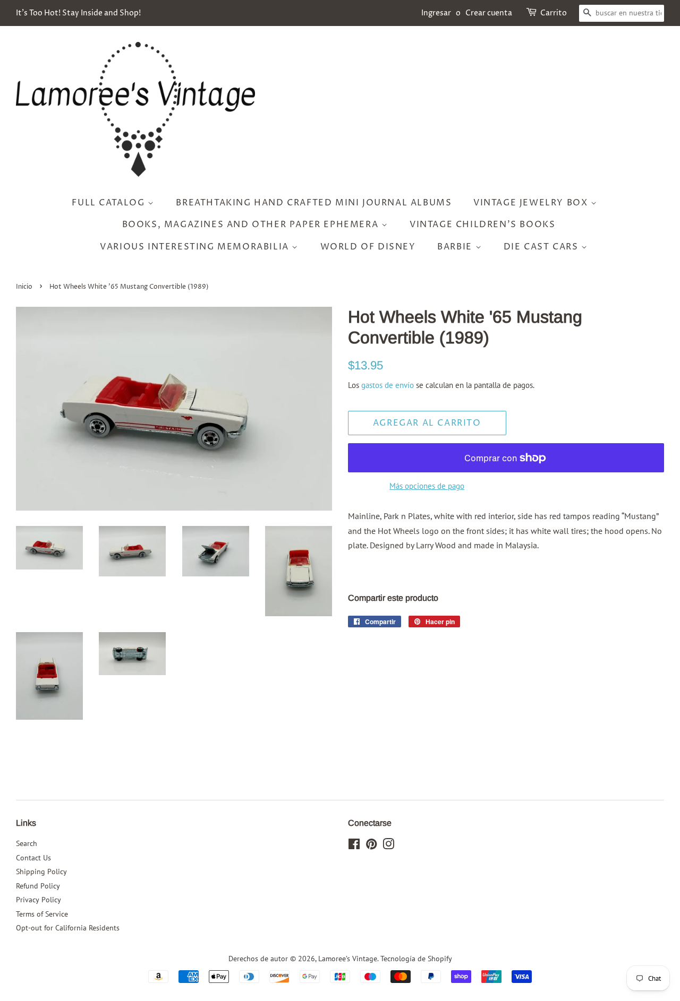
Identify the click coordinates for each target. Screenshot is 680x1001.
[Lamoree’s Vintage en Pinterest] (371, 846)
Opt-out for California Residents (68, 928)
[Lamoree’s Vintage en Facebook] (354, 846)
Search (26, 843)
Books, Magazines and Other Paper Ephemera (251, 224)
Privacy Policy (38, 899)
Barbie (456, 247)
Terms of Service (42, 914)
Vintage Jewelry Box (532, 203)
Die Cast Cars (542, 247)
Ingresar (436, 13)
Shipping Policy (41, 871)
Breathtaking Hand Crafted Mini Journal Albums (314, 203)
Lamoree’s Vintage (347, 958)
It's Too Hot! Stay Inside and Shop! (78, 13)
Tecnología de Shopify (416, 958)
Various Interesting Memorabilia (196, 247)
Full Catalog (110, 203)
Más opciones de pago (426, 486)
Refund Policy (38, 886)
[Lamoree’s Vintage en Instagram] (388, 846)
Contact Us (33, 857)
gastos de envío (387, 385)
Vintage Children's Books (482, 224)
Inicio (24, 286)
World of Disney (368, 247)
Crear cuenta (488, 13)
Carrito (553, 13)
